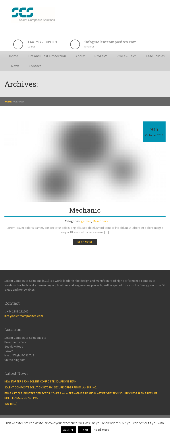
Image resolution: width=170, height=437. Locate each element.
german (86, 221)
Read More (101, 430)
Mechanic (85, 210)
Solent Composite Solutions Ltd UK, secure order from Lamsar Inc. (50, 387)
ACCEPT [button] (68, 430)
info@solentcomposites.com (23, 316)
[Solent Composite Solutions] (33, 21)
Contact (35, 66)
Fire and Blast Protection (47, 56)
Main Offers (100, 221)
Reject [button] (84, 430)
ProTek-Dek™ (126, 56)
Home (13, 56)
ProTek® (100, 56)
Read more (85, 242)
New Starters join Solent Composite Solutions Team (40, 381)
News (15, 66)
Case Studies (155, 56)
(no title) (10, 404)
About (80, 56)
